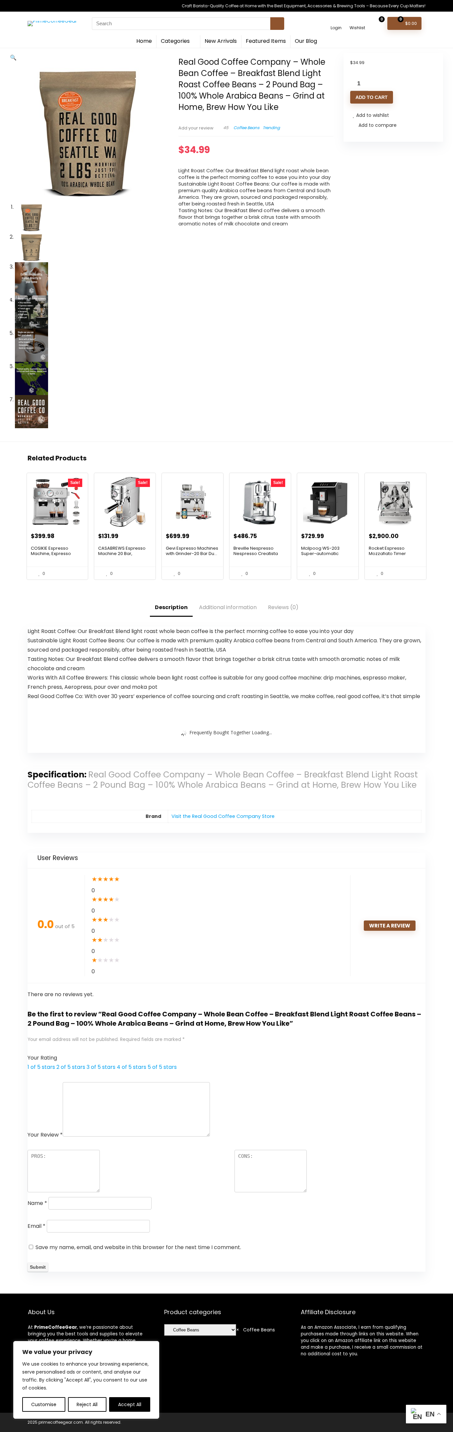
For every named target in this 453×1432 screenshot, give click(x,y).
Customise (43, 1404)
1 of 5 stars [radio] (41, 1067)
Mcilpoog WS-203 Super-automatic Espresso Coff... (320, 553)
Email (36, 1226)
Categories (175, 41)
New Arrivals (221, 41)
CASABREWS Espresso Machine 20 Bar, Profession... (122, 553)
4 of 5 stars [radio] (131, 1067)
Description (171, 607)
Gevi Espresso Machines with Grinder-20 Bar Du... (192, 551)
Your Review (45, 1135)
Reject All (87, 1404)
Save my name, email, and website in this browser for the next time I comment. (138, 1247)
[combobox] (255, 1329)
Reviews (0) (283, 607)
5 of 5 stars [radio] (162, 1067)
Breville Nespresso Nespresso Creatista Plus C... (255, 553)
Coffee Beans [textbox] (255, 1329)
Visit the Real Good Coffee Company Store (223, 816)
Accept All (129, 1404)
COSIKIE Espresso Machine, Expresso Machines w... (51, 553)
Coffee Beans (246, 127)
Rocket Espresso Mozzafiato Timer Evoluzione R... (387, 553)
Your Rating (42, 1058)
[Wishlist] (357, 20)
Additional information (228, 607)
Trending (271, 127)
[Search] (277, 23)
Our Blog (306, 41)
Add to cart (372, 97)
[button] (13, 57)
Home (144, 41)
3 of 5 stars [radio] (101, 1067)
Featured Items (266, 41)
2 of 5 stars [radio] (70, 1067)
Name (37, 1203)
